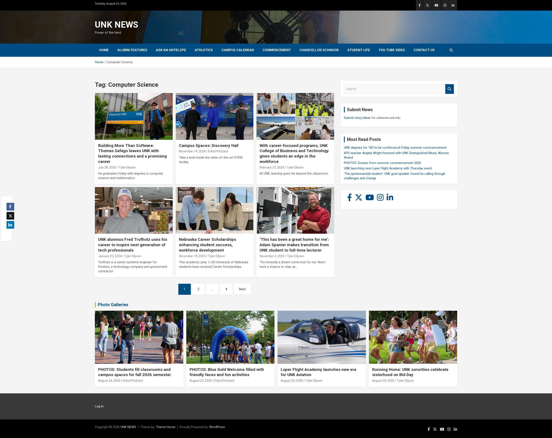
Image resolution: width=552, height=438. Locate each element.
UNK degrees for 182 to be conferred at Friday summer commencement (395, 148)
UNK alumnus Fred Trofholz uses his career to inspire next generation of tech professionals (132, 244)
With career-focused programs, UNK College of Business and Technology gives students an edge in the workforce (294, 153)
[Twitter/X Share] (10, 216)
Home (104, 50)
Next (242, 289)
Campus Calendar (237, 50)
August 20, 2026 (292, 380)
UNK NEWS (116, 25)
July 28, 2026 (107, 167)
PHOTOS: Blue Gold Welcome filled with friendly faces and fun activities (227, 372)
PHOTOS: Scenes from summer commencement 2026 (382, 163)
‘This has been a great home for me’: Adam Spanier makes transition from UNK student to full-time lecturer (294, 244)
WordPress (217, 427)
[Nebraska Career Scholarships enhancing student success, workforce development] (215, 210)
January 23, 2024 (110, 256)
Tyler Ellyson (127, 167)
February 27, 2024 (272, 167)
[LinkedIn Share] (10, 225)
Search (449, 89)
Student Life (358, 50)
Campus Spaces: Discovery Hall (208, 145)
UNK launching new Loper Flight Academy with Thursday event (388, 168)
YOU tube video (392, 50)
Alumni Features (132, 50)
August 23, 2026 (201, 380)
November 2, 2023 (272, 256)
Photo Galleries (113, 304)
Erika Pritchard (218, 151)
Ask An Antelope (171, 50)
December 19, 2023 (192, 256)
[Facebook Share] (10, 207)
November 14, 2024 (192, 151)
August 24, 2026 (109, 380)
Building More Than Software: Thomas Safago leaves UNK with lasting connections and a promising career (132, 153)
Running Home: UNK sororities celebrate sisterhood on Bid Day (410, 372)
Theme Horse (165, 427)
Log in (99, 406)
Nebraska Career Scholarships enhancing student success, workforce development (207, 244)
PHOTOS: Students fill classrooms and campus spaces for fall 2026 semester (134, 372)
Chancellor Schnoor (319, 50)
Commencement (277, 50)
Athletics (204, 50)
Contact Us (424, 50)
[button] (9, 233)
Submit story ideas (357, 118)
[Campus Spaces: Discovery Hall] (215, 116)
